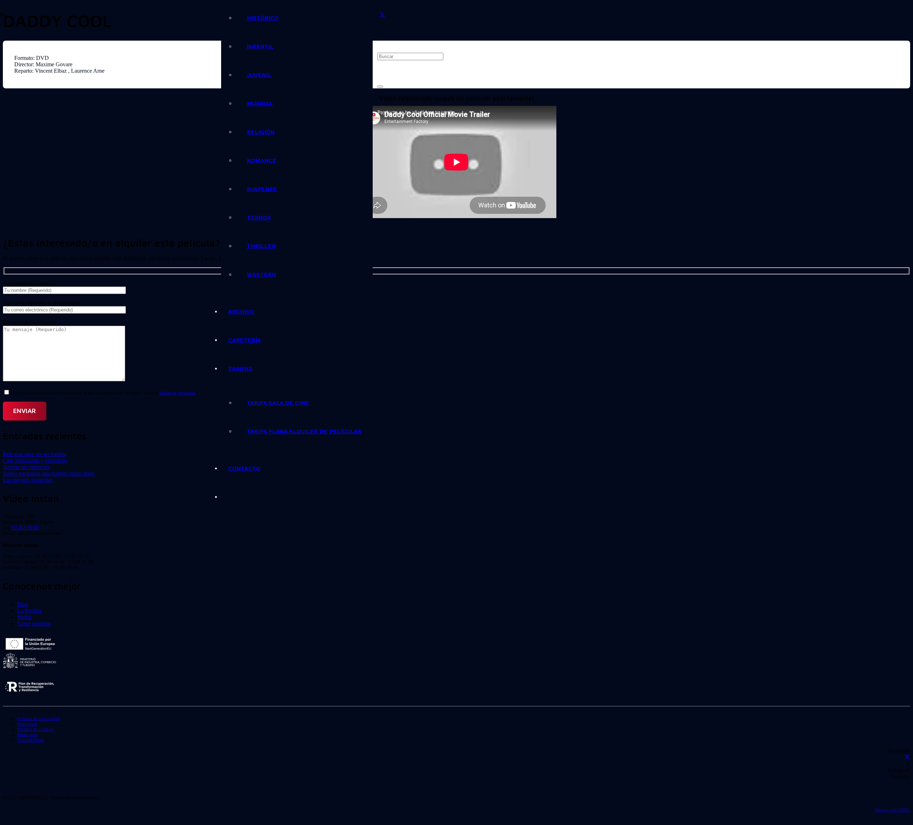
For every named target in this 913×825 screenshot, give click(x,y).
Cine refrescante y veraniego (35, 461)
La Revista (29, 611)
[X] (382, 15)
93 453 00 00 (25, 527)
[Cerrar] (380, 87)
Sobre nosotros (34, 623)
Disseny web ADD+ (892, 810)
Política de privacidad (38, 718)
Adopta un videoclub (26, 467)
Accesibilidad (30, 740)
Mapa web (27, 734)
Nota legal (27, 724)
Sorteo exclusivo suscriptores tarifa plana (49, 473)
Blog (22, 604)
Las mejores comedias (27, 480)
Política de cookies (35, 729)
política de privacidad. (177, 393)
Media (24, 617)
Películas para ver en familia (34, 454)
